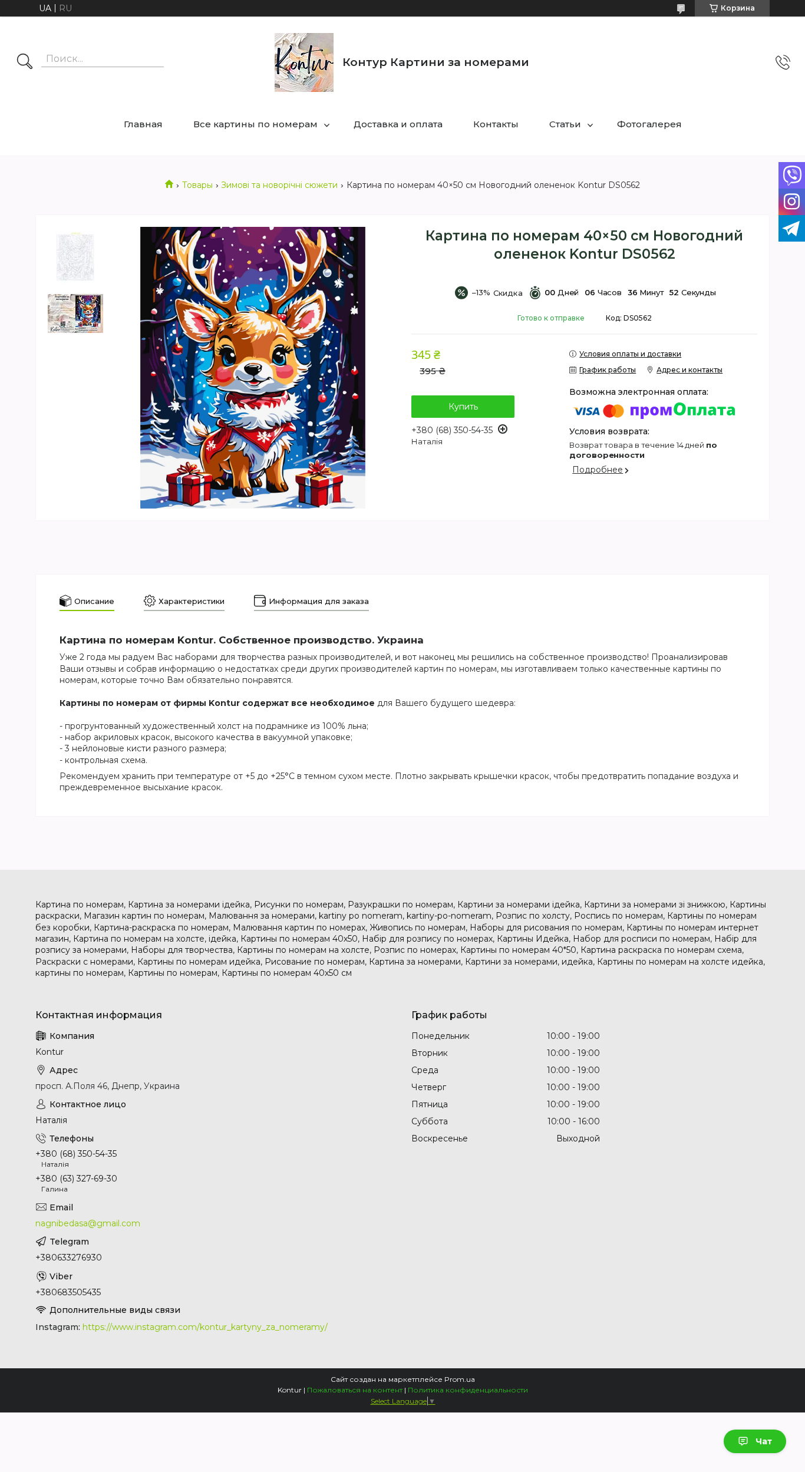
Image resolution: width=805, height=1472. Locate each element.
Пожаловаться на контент (354, 1389)
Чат (763, 1441)
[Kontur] (304, 62)
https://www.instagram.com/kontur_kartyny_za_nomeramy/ (205, 1327)
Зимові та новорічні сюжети (279, 185)
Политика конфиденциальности (468, 1389)
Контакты (496, 124)
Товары (197, 185)
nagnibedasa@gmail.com (87, 1223)
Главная (143, 124)
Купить (463, 406)
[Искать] (25, 62)
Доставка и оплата (398, 124)
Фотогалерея (649, 124)
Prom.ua (459, 1379)
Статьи (565, 124)
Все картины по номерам (255, 124)
